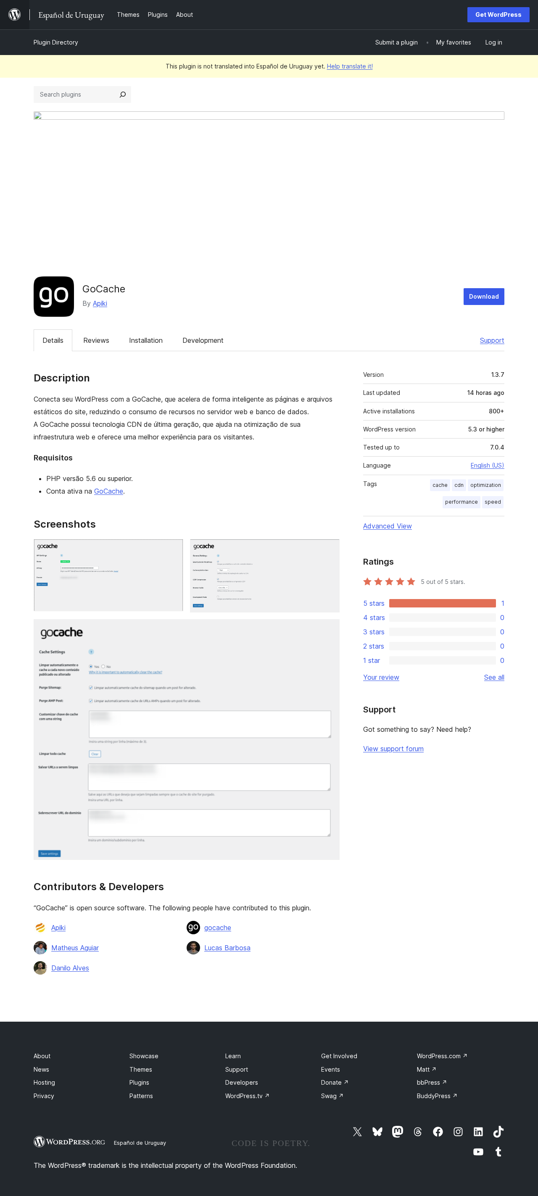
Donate (335, 1082)
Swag (332, 1095)
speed (493, 502)
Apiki (100, 303)
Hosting (44, 1082)
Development (203, 340)
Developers (241, 1082)
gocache (217, 927)
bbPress (432, 1082)
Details (52, 340)
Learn (233, 1055)
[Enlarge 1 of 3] (172, 550)
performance (461, 502)
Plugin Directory (56, 42)
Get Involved (339, 1055)
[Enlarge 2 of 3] (328, 550)
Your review (381, 677)
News (41, 1069)
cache (440, 485)
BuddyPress (437, 1095)
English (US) (487, 465)
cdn (459, 485)
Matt (427, 1069)
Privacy (44, 1095)
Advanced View (387, 526)
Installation (146, 340)
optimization (485, 485)
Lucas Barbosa (227, 948)
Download (484, 296)
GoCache (108, 491)
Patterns (141, 1095)
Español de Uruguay (140, 1142)
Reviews (96, 340)
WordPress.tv (247, 1095)
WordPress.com (442, 1055)
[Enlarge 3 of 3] (328, 630)
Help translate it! (350, 66)
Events (330, 1069)
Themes (140, 1069)
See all (494, 677)
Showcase (143, 1055)
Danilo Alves (70, 968)
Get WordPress (498, 14)
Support (492, 340)
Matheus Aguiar (75, 948)
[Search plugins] (122, 94)
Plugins (139, 1082)
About (42, 1055)
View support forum (393, 748)
